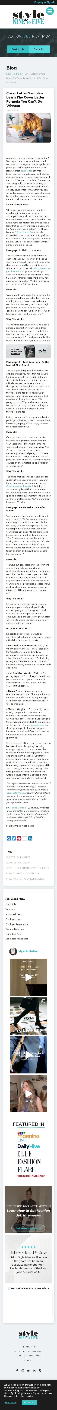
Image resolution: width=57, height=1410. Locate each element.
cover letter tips (39, 868)
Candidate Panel (14, 934)
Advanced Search (14, 914)
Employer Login (13, 919)
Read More (10, 1403)
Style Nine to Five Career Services (25, 879)
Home (9, 74)
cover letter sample (17, 868)
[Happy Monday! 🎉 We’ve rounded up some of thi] (28, 1016)
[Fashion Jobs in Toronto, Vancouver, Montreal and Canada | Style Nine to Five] (28, 16)
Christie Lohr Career (18, 857)
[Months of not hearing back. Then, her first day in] (28, 1054)
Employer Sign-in (44, 2)
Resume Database (15, 929)
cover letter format (18, 863)
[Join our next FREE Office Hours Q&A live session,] (28, 977)
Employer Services (14, 8)
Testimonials (11, 26)
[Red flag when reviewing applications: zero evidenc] (28, 1093)
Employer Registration (17, 924)
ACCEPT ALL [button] (29, 1403)
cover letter (26, 171)
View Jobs (10, 909)
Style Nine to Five (25, 232)
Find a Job (39, 49)
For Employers (28, 1347)
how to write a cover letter (22, 873)
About (39, 1356)
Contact (28, 1360)
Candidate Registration (17, 939)
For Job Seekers (22, 1351)
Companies (37, 1351)
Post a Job (18, 49)
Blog (18, 74)
